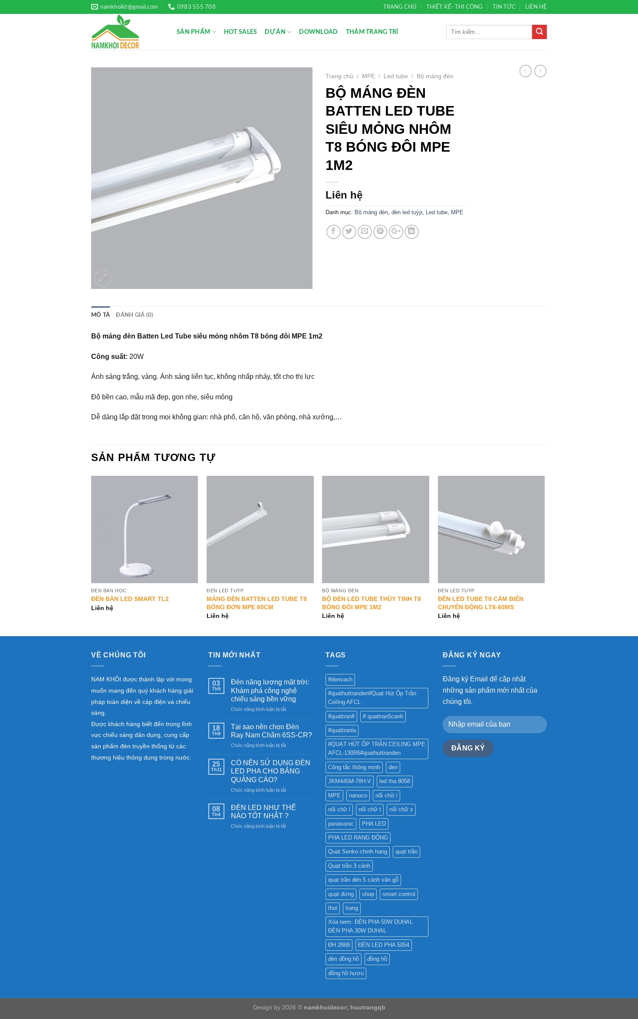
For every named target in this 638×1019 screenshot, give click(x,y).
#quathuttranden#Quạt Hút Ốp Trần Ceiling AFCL (372, 697)
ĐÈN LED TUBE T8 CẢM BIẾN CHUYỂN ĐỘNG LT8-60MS (480, 603)
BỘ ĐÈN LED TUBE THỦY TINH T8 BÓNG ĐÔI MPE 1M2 (371, 603)
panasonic (341, 823)
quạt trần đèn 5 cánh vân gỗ (363, 879)
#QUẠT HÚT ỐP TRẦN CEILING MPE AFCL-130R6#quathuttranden (376, 748)
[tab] (100, 315)
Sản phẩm (193, 32)
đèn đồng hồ (343, 959)
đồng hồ (377, 959)
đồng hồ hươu (346, 973)
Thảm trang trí (372, 32)
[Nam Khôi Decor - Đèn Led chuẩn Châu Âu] (127, 32)
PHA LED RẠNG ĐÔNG (358, 837)
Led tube (396, 76)
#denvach (340, 679)
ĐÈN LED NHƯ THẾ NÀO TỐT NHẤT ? (263, 812)
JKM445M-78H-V (349, 781)
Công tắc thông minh (354, 767)
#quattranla (342, 730)
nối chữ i (386, 795)
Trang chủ (339, 76)
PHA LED (374, 823)
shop (368, 894)
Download (318, 32)
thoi (332, 908)
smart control (398, 894)
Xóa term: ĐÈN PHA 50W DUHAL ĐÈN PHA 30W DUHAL (370, 926)
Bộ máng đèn (435, 76)
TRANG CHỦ (400, 7)
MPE (368, 76)
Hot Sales (240, 32)
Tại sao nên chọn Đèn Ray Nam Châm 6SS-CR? (271, 731)
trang (351, 908)
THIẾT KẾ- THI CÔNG (454, 7)
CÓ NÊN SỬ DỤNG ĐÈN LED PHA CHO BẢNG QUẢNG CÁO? (270, 771)
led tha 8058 (394, 781)
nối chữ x (401, 809)
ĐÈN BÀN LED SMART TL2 (130, 598)
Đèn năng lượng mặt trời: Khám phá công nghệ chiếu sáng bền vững (270, 690)
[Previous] (91, 555)
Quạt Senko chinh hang (357, 851)
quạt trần (406, 851)
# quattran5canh (383, 716)
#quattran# (341, 716)
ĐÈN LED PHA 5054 (383, 945)
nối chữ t (369, 809)
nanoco (358, 795)
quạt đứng (341, 894)
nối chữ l (339, 809)
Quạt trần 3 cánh (349, 866)
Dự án (275, 32)
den (393, 767)
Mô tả (100, 315)
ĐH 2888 (339, 945)
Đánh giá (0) (134, 315)
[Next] (544, 555)
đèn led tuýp (406, 212)
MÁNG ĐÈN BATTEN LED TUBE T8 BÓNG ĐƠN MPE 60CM (257, 603)
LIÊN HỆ (536, 7)
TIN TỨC (504, 7)
